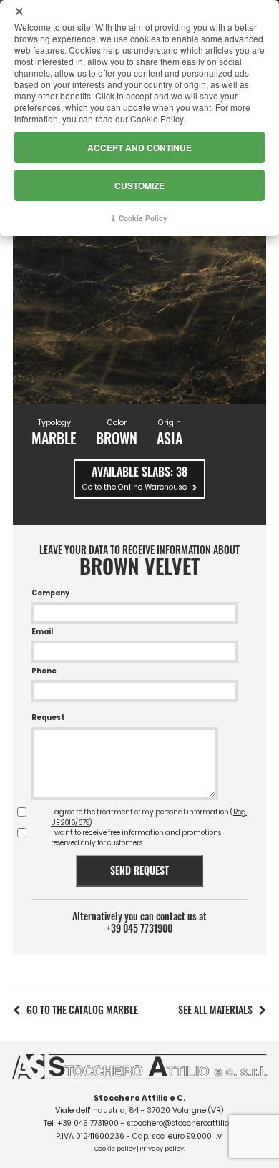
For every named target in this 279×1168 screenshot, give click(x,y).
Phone (44, 671)
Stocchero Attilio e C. (139, 1098)
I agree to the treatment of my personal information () (149, 817)
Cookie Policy (143, 218)
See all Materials (215, 1009)
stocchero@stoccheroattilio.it (181, 1123)
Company (50, 593)
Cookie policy (115, 1148)
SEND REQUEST (139, 869)
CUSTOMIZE (139, 185)
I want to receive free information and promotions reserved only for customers (136, 837)
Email (42, 631)
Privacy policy (162, 1148)
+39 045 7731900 (139, 928)
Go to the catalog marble (82, 1009)
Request (48, 717)
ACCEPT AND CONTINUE (139, 147)
